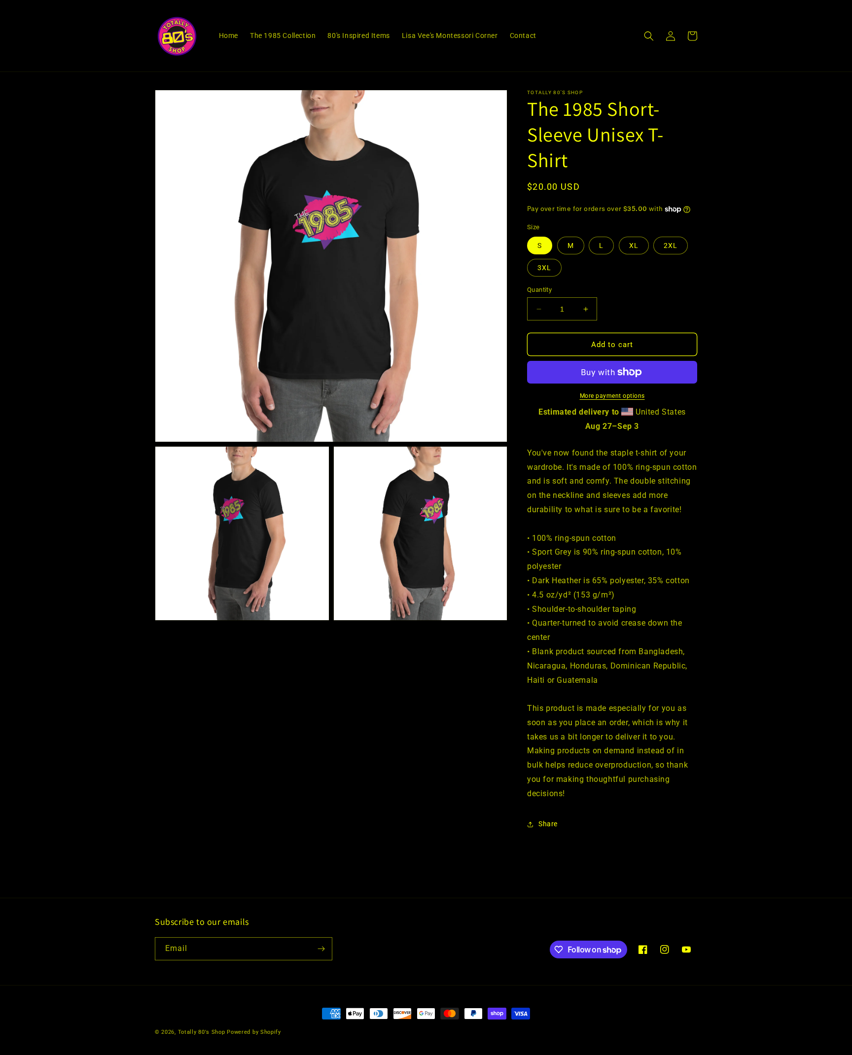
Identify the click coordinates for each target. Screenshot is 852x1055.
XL (634, 245)
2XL (670, 245)
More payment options (612, 395)
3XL (544, 268)
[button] (649, 36)
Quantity (539, 289)
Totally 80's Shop (201, 1032)
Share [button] (548, 824)
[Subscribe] (321, 948)
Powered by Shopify (254, 1032)
